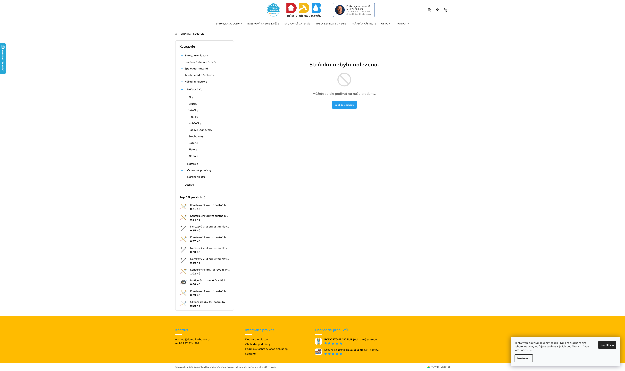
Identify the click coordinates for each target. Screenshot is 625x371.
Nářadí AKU (195, 89)
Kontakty (251, 353)
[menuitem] (229, 23)
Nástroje (192, 163)
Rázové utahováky (200, 129)
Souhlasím (607, 345)
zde (529, 350)
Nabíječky (195, 123)
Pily (191, 97)
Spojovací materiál (197, 68)
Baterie (193, 142)
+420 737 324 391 (187, 343)
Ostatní (189, 184)
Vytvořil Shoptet (440, 366)
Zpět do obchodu (344, 104)
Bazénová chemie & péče (201, 62)
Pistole (193, 149)
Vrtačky (193, 110)
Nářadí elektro (196, 176)
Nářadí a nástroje (196, 81)
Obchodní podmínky (258, 344)
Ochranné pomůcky (199, 170)
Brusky (193, 103)
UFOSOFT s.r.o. (267, 366)
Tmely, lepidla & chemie (200, 75)
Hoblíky (193, 116)
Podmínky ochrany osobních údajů (267, 348)
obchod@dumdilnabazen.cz (192, 339)
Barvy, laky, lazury (196, 55)
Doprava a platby (256, 339)
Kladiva (193, 156)
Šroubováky (196, 136)
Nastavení (523, 358)
